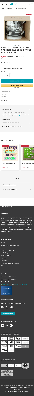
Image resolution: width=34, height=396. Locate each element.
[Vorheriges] (3, 28)
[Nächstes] (31, 28)
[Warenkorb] (28, 4)
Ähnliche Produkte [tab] (9, 140)
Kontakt (3, 242)
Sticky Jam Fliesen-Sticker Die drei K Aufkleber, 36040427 (8, 163)
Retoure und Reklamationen (8, 250)
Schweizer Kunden (6, 255)
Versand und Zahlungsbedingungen (10, 245)
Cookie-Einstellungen (6, 281)
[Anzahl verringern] (3, 75)
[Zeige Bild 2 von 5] (15, 45)
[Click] (9, 4)
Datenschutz (4, 260)
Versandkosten (29, 385)
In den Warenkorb (17, 81)
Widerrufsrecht (5, 247)
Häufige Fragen (5, 253)
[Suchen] (21, 4)
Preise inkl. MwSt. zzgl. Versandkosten (10, 59)
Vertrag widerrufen (8, 313)
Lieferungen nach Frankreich (8, 276)
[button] (17, 86)
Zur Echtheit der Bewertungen (8, 279)
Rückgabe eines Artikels (11, 185)
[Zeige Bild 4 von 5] (18, 45)
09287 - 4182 (7, 307)
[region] (17, 28)
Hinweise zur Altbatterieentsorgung (10, 263)
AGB (2, 265)
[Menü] (32, 4)
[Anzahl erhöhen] (12, 75)
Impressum (4, 258)
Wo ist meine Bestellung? (11, 189)
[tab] (15, 113)
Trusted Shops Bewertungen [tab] (12, 127)
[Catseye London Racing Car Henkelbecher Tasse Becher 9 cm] (17, 28)
